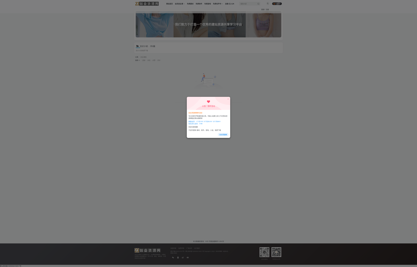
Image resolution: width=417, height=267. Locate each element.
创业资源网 (223, 134)
